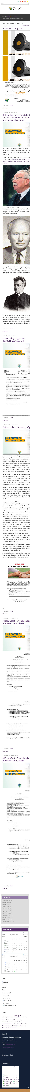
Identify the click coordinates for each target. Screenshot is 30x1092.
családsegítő (7, 1016)
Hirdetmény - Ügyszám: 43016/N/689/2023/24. (14, 339)
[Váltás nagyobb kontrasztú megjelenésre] (27, 1)
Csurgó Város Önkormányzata (17, 1020)
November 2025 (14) (8, 917)
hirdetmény (11, 1021)
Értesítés (9, 1027)
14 (21, 945)
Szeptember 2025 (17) (8, 921)
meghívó (14, 1023)
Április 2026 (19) (7, 908)
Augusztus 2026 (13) (8, 900)
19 (16, 947)
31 (12, 952)
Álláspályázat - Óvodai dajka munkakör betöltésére (16, 759)
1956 (3, 1016)
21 (21, 947)
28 (21, 949)
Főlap (8, 16)
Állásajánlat (4, 1027)
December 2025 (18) (8, 915)
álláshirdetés (14, 1027)
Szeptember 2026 (14, 956)
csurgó (17, 1015)
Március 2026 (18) (7, 910)
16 (26, 945)
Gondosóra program (12, 28)
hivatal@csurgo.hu (10, 1044)
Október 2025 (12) (7, 919)
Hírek (15, 16)
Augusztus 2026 (14, 935)
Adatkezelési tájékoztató (8, 1047)
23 (26, 947)
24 (12, 949)
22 (24, 947)
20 (19, 947)
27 (19, 949)
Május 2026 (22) (7, 906)
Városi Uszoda (22, 1025)
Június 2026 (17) (7, 904)
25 (14, 949)
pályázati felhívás (24, 1023)
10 (12, 945)
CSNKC (11, 1016)
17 (12, 947)
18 (14, 947)
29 (24, 949)
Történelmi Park (17, 1025)
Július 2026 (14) (7, 902)
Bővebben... (5, 108)
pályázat (18, 1023)
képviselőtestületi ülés (7, 1023)
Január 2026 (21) (7, 914)
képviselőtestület (17, 1021)
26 (16, 949)
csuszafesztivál (5, 1021)
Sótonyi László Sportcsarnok (7, 1025)
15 (24, 945)
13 (19, 945)
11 (14, 945)
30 (26, 949)
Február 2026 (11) (7, 912)
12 (16, 945)
